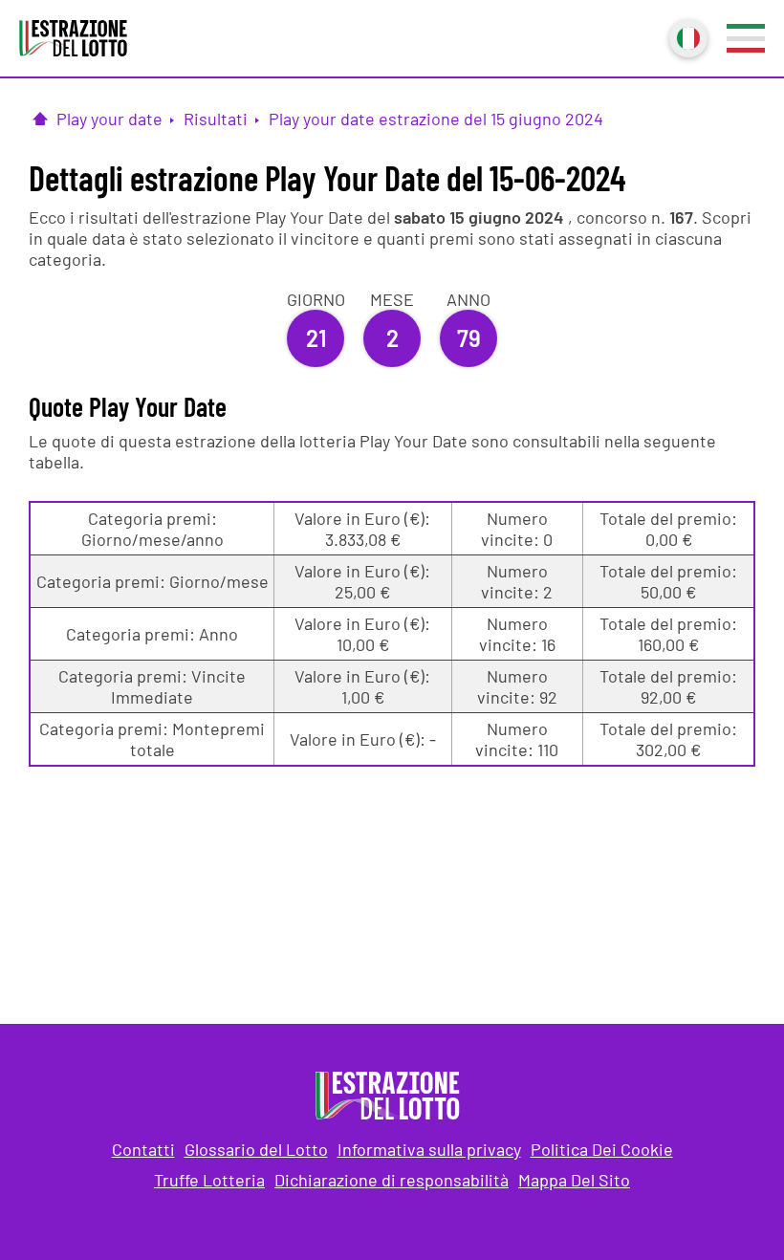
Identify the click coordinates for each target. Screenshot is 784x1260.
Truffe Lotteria (209, 1179)
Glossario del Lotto (256, 1149)
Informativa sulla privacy (429, 1149)
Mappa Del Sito (574, 1179)
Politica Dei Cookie (602, 1149)
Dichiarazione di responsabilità (391, 1179)
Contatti (143, 1149)
